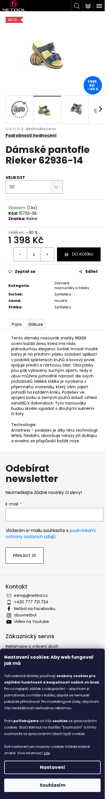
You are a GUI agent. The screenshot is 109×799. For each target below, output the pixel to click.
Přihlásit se (24, 555)
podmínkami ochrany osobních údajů (51, 534)
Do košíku (82, 254)
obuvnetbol (25, 615)
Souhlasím (52, 785)
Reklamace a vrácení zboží (32, 646)
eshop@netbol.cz (31, 595)
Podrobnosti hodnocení (31, 135)
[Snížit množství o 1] (20, 254)
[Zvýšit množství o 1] (47, 254)
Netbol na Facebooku (34, 608)
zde (47, 753)
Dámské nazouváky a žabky (71, 285)
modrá (60, 300)
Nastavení (52, 767)
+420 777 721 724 (31, 602)
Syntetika (62, 294)
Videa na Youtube (31, 621)
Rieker (32, 218)
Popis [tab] (17, 324)
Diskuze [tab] (36, 324)
